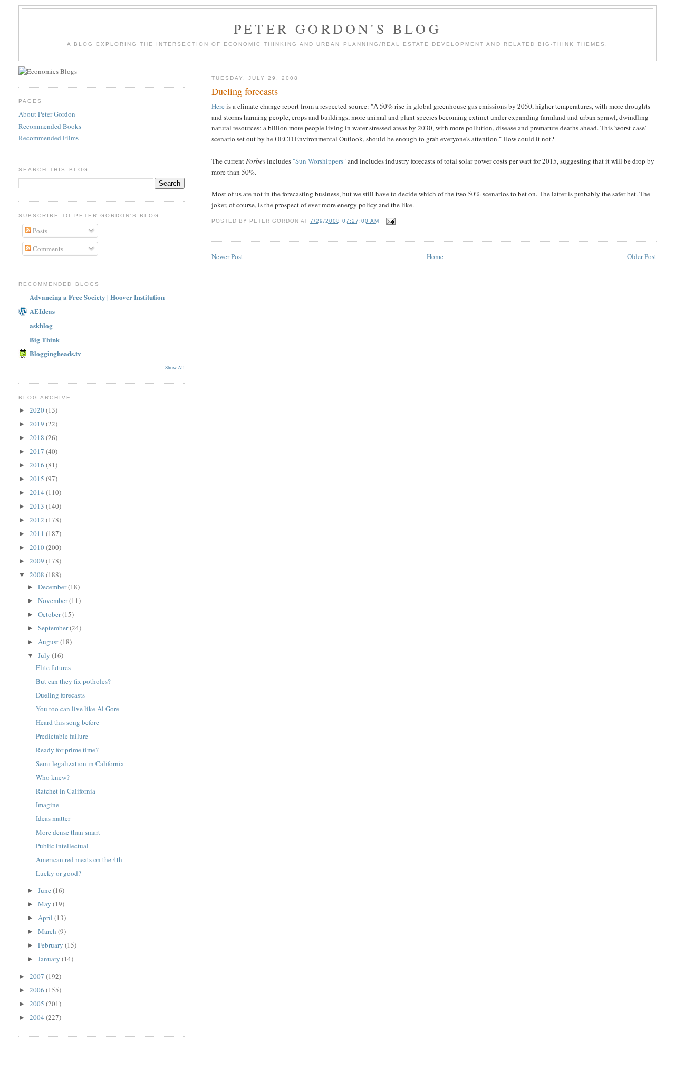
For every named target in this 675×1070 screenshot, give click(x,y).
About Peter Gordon (46, 114)
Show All (175, 367)
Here (218, 106)
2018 (38, 437)
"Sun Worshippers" (319, 161)
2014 (38, 492)
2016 (38, 465)
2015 (38, 478)
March (48, 931)
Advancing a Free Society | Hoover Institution (97, 297)
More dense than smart (68, 832)
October (50, 614)
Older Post (642, 256)
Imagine (47, 804)
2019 (38, 423)
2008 (38, 574)
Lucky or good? (58, 873)
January (50, 958)
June (45, 890)
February (51, 945)
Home (435, 256)
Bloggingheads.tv (55, 353)
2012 (38, 519)
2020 (38, 410)
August (49, 641)
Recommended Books (49, 126)
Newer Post (227, 256)
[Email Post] (390, 221)
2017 (38, 451)
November (53, 600)
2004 (38, 1017)
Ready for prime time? (67, 749)
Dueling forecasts (60, 695)
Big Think (45, 340)
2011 (38, 533)
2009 (38, 561)
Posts (39, 230)
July (45, 655)
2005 (38, 1003)
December (53, 586)
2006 (38, 990)
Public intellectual (62, 846)
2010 (38, 547)
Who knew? (53, 777)
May (45, 904)
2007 (38, 976)
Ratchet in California (65, 791)
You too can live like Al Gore (77, 708)
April (46, 917)
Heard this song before (67, 722)
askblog (41, 325)
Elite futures (53, 667)
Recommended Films (48, 137)
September (54, 628)
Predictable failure (62, 736)
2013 (38, 506)
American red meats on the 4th (79, 859)
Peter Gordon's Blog (337, 28)
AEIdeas (42, 311)
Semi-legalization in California (80, 763)
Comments (47, 248)
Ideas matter (53, 818)
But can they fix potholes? (73, 681)
